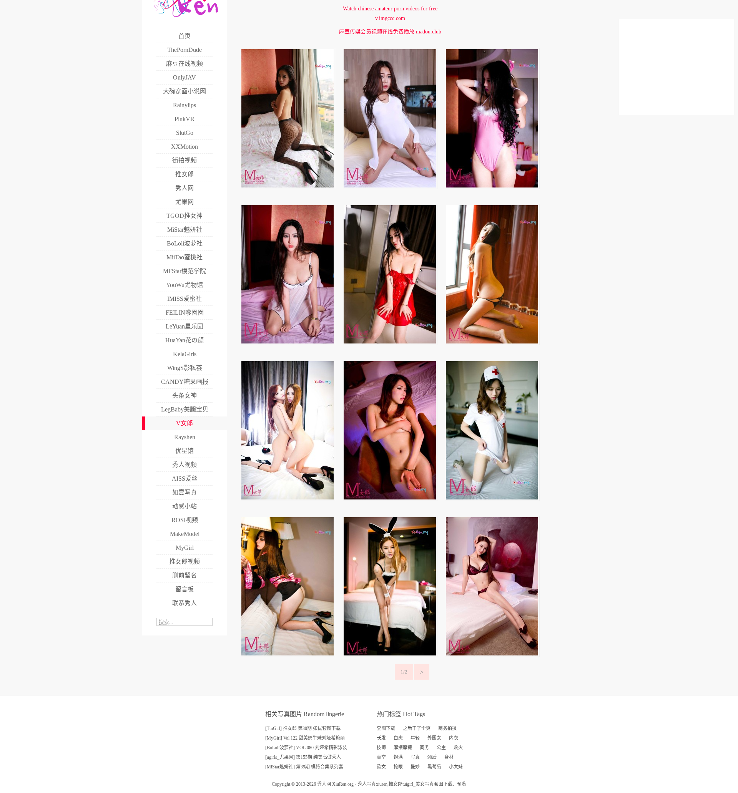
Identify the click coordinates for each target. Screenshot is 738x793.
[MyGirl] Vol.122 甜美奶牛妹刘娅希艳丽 (305, 738)
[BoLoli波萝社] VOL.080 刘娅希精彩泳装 (306, 747)
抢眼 (398, 767)
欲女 (381, 767)
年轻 (415, 738)
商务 (424, 747)
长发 (381, 738)
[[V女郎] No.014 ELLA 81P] (287, 186)
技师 (381, 747)
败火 (458, 747)
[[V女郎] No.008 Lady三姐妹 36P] (492, 342)
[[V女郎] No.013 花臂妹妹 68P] (390, 186)
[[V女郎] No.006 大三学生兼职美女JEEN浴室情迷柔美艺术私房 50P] (390, 498)
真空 (381, 757)
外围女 (434, 738)
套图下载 (386, 728)
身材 (449, 757)
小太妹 (456, 767)
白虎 (398, 738)
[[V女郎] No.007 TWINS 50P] (287, 498)
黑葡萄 (434, 767)
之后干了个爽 (416, 728)
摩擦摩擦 (403, 747)
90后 (432, 757)
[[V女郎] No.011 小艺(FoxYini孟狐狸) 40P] (287, 342)
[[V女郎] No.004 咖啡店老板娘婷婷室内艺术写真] (287, 654)
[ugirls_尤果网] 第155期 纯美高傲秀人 (303, 757)
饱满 (398, 757)
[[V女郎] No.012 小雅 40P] (492, 186)
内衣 (453, 738)
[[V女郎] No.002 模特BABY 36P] (390, 654)
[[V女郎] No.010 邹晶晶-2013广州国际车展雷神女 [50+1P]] (492, 654)
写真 (415, 757)
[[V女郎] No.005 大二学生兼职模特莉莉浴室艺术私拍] (492, 498)
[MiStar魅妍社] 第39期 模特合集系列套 (304, 767)
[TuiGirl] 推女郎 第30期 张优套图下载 (303, 728)
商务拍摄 (447, 728)
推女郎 (395, 784)
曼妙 (415, 767)
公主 (441, 747)
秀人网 (324, 784)
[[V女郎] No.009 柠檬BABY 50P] (390, 342)
